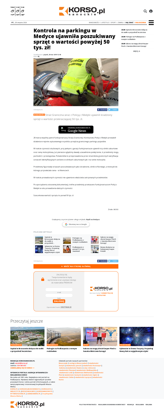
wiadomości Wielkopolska (87, 370)
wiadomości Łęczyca (83, 377)
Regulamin (140, 405)
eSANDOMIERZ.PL (33, 394)
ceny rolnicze (89, 368)
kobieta (62, 368)
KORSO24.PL (46, 389)
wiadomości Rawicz (74, 368)
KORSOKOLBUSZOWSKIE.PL (30, 389)
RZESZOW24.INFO (28, 391)
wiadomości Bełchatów (83, 372)
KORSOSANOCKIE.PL (44, 391)
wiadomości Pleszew (67, 370)
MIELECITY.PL (15, 391)
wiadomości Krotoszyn (92, 365)
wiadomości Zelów (66, 377)
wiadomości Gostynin (73, 375)
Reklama (149, 405)
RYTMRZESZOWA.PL (17, 394)
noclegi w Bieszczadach (78, 363)
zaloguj (59, 301)
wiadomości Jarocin (73, 365)
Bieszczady (63, 363)
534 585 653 (21, 365)
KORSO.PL (14, 389)
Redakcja (130, 405)
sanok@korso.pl (21, 363)
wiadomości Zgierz (90, 375)
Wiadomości (39, 115)
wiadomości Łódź (66, 372)
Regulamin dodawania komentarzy (111, 405)
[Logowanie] (151, 11)
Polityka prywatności (88, 405)
